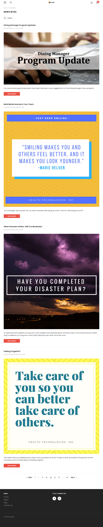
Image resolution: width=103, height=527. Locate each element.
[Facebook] (54, 498)
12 (55, 477)
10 (46, 477)
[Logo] (51, 2)
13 (59, 477)
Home (5, 8)
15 (67, 477)
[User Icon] (92, 3)
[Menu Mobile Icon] (5, 2)
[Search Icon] (11, 3)
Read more (12, 94)
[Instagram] (59, 498)
